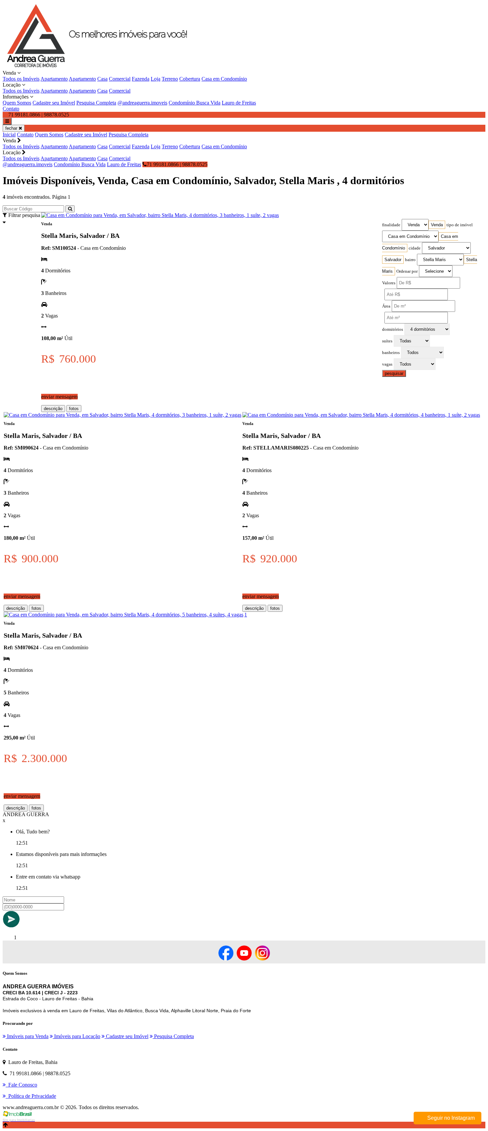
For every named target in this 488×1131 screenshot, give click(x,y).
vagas (387, 364)
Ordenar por (407, 271)
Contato (11, 108)
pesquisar (394, 373)
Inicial (9, 134)
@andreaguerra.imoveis (142, 103)
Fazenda (140, 79)
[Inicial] (102, 67)
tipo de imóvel (460, 225)
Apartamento (54, 79)
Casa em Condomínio (224, 79)
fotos (74, 408)
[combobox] (437, 225)
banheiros (391, 352)
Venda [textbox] (437, 224)
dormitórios (392, 329)
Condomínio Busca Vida (194, 103)
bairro (410, 259)
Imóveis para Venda (27, 1036)
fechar (12, 128)
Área (386, 306)
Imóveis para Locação (76, 1036)
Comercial (119, 79)
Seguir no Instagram (450, 1118)
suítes (387, 341)
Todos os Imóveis (21, 79)
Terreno (170, 79)
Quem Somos (17, 103)
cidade (415, 248)
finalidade (391, 225)
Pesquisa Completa (96, 103)
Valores (388, 283)
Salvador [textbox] (392, 259)
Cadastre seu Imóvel (54, 103)
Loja (155, 79)
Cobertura (189, 79)
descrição (53, 408)
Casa (102, 79)
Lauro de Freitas (239, 103)
